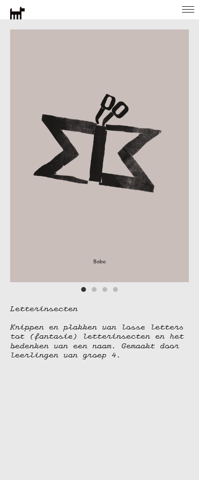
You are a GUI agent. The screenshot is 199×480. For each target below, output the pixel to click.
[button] (83, 289)
